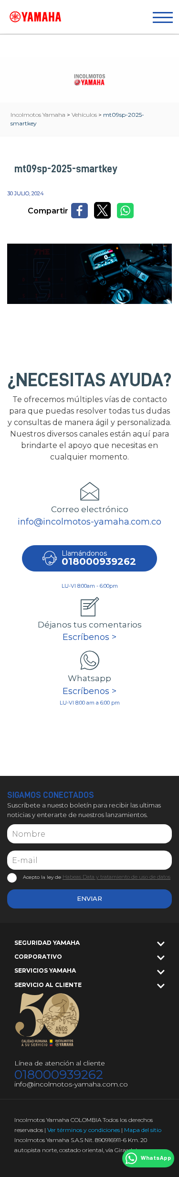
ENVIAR (89, 898)
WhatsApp (156, 1158)
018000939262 (58, 1074)
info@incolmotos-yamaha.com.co (89, 521)
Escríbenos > (89, 637)
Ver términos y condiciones (83, 1129)
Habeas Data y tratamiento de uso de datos (116, 877)
